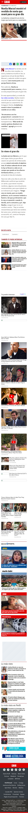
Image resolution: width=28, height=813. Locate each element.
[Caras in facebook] (8, 770)
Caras (15, 783)
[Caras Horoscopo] (14, 757)
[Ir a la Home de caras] (7, 2)
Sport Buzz (8, 788)
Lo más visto (7, 664)
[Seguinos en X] (12, 770)
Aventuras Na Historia (9, 785)
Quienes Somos (18, 792)
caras (14, 594)
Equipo (22, 794)
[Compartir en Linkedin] (21, 64)
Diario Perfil (6, 774)
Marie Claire (21, 774)
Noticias (14, 774)
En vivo (24, 2)
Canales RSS (8, 792)
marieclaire (14, 571)
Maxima (21, 788)
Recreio (15, 788)
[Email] (25, 64)
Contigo (21, 783)
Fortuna (6, 776)
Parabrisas (21, 776)
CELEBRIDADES (4, 5)
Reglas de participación (11, 797)
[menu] (2, 2)
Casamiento (15, 234)
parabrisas (14, 617)
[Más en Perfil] (10, 544)
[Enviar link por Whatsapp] (17, 64)
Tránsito (21, 797)
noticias (14, 548)
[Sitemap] (24, 770)
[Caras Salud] (14, 750)
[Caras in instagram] (4, 770)
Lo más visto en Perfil (11, 705)
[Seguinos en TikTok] (16, 770)
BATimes (17, 779)
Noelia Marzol (9, 69)
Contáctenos (7, 794)
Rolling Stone (21, 785)
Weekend (13, 776)
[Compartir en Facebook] (10, 64)
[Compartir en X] (14, 64)
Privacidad (16, 794)
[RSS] (20, 770)
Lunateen (10, 779)
